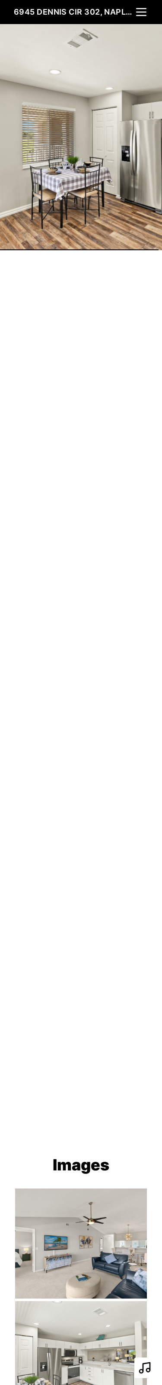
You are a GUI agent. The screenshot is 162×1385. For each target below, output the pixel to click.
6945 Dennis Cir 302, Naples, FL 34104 (74, 11)
